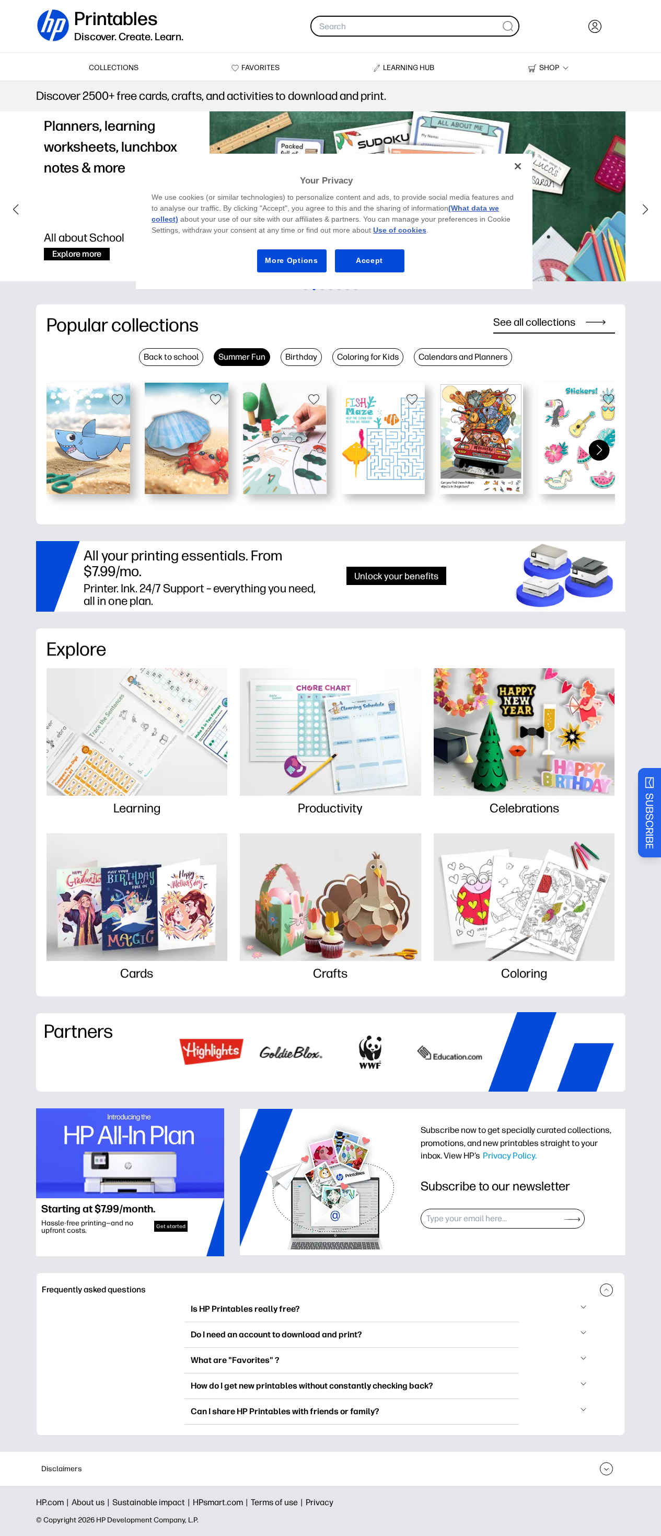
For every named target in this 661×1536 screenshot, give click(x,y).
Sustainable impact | (152, 1502)
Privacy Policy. (510, 1155)
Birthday (301, 357)
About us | (92, 1502)
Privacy (319, 1502)
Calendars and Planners (463, 357)
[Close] (517, 166)
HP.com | (54, 1502)
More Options (291, 260)
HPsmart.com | (222, 1502)
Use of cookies (399, 230)
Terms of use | (278, 1502)
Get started (170, 1226)
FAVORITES (260, 67)
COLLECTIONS (113, 67)
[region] (334, 221)
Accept (369, 260)
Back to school (171, 357)
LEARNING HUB (408, 67)
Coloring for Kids (368, 357)
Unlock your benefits (396, 575)
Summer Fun (241, 357)
